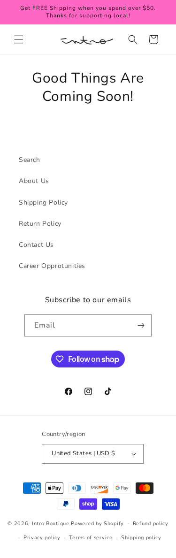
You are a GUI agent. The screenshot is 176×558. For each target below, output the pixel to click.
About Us (34, 180)
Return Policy (40, 223)
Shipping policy (141, 537)
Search (29, 159)
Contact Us (36, 244)
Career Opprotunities (52, 265)
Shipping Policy (43, 202)
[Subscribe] (140, 325)
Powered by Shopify (97, 523)
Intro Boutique (50, 523)
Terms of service (90, 537)
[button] (18, 39)
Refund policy (150, 523)
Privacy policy (42, 537)
